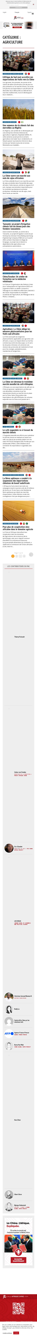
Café (13, 378)
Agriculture (7, 74)
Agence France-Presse (21, 1032)
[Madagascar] (26, 172)
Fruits (20, 74)
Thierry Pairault (19, 637)
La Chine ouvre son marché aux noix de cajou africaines (16, 177)
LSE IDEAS (17, 921)
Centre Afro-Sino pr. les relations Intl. (21, 1021)
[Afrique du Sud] (26, 74)
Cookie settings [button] (7, 1333)
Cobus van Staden (20, 772)
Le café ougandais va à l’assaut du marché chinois (18, 431)
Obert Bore (18, 1194)
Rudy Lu (16, 1009)
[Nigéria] (22, 122)
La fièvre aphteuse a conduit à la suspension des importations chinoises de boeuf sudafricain (17, 481)
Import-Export (15, 172)
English (4, 12)
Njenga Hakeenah (20, 1205)
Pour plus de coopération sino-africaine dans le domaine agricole (18, 528)
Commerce (14, 74)
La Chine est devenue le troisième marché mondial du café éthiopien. (18, 383)
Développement (16, 221)
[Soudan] (25, 273)
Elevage (21, 475)
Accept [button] (16, 1333)
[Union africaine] (27, 524)
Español (29, 12)
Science (14, 122)
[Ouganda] (19, 427)
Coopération (15, 273)
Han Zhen (17, 1120)
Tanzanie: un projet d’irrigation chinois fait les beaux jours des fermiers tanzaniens (16, 226)
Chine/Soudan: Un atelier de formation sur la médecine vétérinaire (15, 279)
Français (17, 12)
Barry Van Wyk (19, 1045)
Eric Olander (18, 846)
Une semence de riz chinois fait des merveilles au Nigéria (18, 126)
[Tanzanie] (29, 172)
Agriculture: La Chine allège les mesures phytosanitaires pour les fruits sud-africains (17, 331)
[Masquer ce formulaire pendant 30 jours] (33, 4)
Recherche (14, 523)
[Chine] (29, 74)
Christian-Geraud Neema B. (23, 996)
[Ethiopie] (28, 378)
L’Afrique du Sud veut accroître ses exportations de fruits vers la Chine (18, 78)
